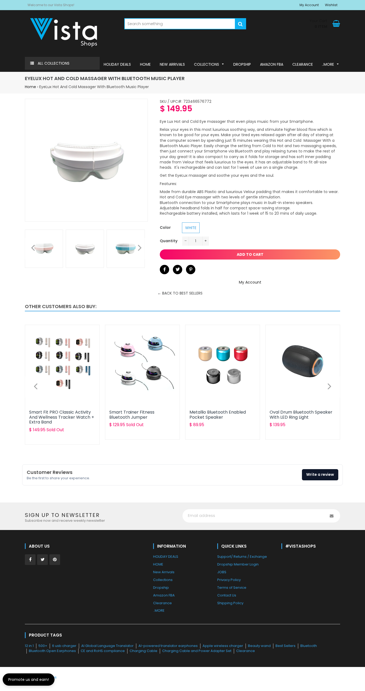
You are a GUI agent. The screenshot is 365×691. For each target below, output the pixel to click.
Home (30, 86)
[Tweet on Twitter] (177, 269)
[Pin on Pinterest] (190, 269)
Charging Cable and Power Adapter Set (196, 650)
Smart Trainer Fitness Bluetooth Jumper (131, 414)
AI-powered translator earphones (168, 645)
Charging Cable (143, 650)
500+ (42, 645)
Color (165, 227)
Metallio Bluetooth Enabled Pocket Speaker (217, 414)
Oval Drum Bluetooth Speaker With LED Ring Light (301, 414)
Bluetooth (308, 645)
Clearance (245, 650)
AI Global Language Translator (107, 645)
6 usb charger (64, 645)
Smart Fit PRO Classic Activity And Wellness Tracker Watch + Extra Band (61, 417)
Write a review (320, 474)
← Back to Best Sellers (180, 293)
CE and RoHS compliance (103, 650)
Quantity (168, 241)
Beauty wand (259, 645)
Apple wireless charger (223, 645)
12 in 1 (29, 645)
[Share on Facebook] (164, 269)
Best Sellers (285, 645)
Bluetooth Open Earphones (52, 650)
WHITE (190, 227)
